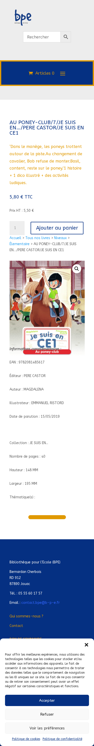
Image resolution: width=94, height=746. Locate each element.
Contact (16, 626)
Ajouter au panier (57, 228)
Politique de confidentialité (62, 739)
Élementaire (20, 244)
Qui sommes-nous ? (26, 616)
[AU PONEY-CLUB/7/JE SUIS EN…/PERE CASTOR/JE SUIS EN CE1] (47, 57)
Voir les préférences (47, 728)
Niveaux (60, 238)
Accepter (47, 700)
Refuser (47, 714)
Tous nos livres (37, 238)
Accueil (15, 238)
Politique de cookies (26, 739)
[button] (86, 644)
